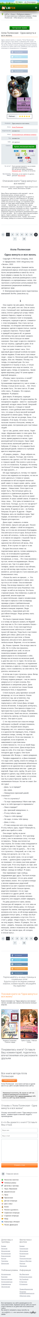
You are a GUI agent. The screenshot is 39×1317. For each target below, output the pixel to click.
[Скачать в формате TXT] (31, 155)
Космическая (24, 1253)
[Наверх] (33, 1313)
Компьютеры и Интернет (12, 1222)
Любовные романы (10, 1183)
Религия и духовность (11, 1210)
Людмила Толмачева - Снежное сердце (10, 1041)
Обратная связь (25, 1296)
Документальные (9, 1192)
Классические (6, 1256)
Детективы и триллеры (11, 1186)
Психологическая (25, 1258)
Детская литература (10, 1201)
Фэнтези (22, 1263)
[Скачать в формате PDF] (28, 162)
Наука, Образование (10, 1189)
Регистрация (31, 2)
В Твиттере (18, 57)
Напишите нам (16, 171)
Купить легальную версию (24, 146)
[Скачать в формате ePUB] (24, 155)
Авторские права (19, 28)
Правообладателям (26, 1289)
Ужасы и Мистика (25, 1261)
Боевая (22, 1246)
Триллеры (4, 1261)
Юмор (6, 1219)
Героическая (24, 1248)
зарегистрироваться (25, 1096)
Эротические (5, 1287)
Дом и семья (8, 1204)
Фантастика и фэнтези (11, 1180)
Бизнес (6, 1207)
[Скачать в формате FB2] (16, 155)
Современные (6, 1284)
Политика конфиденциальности (27, 1292)
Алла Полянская (17, 127)
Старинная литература (11, 1216)
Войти (21, 2)
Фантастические (6, 1279)
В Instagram (18, 61)
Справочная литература (11, 1213)
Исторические (6, 1253)
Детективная (24, 1251)
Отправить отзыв (19, 1165)
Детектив (4, 1248)
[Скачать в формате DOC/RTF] (20, 162)
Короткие (4, 1277)
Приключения (8, 1198)
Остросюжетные (6, 1282)
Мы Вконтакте (19, 71)
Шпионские (5, 1263)
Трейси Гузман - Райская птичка (29, 1041)
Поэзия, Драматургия (11, 1225)
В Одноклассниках (20, 66)
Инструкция (21, 175)
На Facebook (18, 52)
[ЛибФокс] (8, 8)
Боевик (3, 1246)
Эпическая (23, 1266)
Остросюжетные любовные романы (24, 134)
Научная (22, 1256)
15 (24, 239)
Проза (6, 1195)
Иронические (5, 1251)
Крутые (3, 1258)
